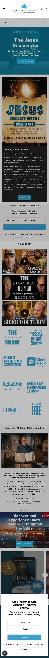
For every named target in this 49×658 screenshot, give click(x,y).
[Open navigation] (6, 9)
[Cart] (46, 9)
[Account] (42, 9)
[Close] (45, 597)
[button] (5, 653)
